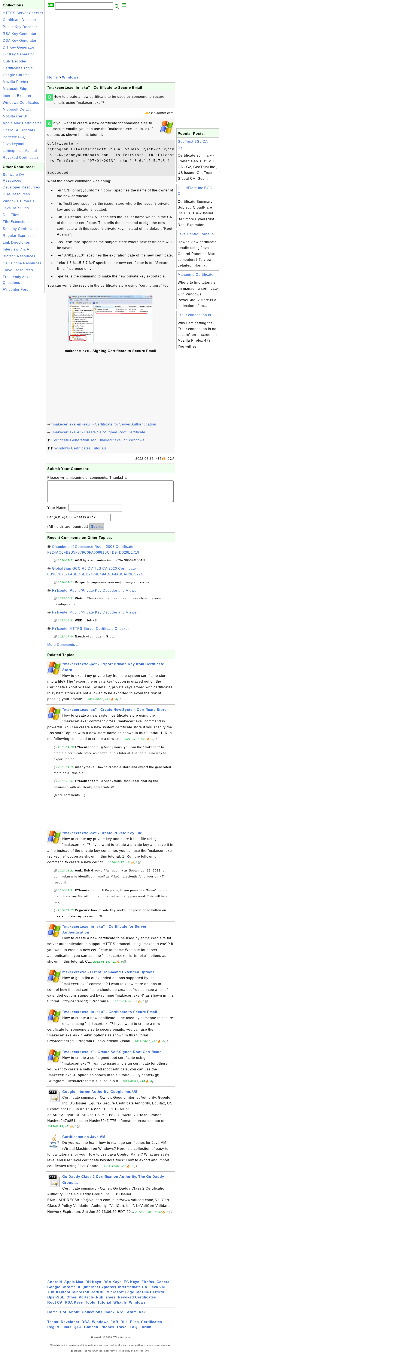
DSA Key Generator (19, 40)
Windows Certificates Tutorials (80, 448)
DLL (124, 1322)
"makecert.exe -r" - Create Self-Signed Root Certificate (98, 432)
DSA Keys (112, 1282)
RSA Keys (74, 1302)
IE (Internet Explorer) (97, 1287)
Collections (92, 1312)
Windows (70, 77)
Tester (53, 1322)
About (74, 1312)
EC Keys (131, 1282)
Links (66, 1327)
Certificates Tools (18, 68)
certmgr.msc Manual (20, 151)
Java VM (157, 1287)
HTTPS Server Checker (23, 13)
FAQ (133, 1327)
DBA (86, 1322)
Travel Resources (18, 270)
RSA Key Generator (19, 34)
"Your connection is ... (196, 315)
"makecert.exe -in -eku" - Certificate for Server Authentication (103, 424)
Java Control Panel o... (197, 234)
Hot (63, 1312)
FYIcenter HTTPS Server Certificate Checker (90, 628)
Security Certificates (20, 229)
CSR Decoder (15, 61)
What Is (120, 1302)
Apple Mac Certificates (22, 123)
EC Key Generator (18, 54)
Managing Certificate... (197, 274)
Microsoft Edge (15, 88)
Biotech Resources (19, 256)
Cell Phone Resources (22, 263)
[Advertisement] (23, 358)
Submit (97, 526)
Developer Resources (21, 187)
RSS (121, 1312)
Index (110, 1312)
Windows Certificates (21, 102)
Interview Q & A (16, 249)
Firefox (147, 1282)
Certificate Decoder (19, 20)
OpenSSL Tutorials (19, 130)
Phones (107, 1327)
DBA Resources (16, 194)
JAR (114, 1322)
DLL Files (11, 215)
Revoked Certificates (21, 157)
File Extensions (16, 222)
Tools (90, 1302)
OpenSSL (55, 1297)
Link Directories (16, 242)
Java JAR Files (16, 208)
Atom (132, 1312)
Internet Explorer (17, 96)
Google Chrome (16, 75)
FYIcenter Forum (17, 289)
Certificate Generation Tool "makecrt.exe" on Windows (97, 440)
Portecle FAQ (14, 137)
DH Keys (93, 1282)
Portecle (86, 1297)
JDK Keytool (58, 1292)
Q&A (78, 1327)
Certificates (151, 1322)
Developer (70, 1322)
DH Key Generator (18, 47)
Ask (142, 1312)
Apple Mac (73, 1282)
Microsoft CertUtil (18, 109)
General (163, 1282)
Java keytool (13, 144)
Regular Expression (20, 235)
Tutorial (104, 1302)
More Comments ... (63, 644)
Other (72, 1297)
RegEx (53, 1327)
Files (134, 1322)
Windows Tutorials (18, 201)
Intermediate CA (132, 1287)
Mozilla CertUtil (16, 116)
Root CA (55, 1302)
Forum (145, 1327)
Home (52, 77)
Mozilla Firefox (15, 82)
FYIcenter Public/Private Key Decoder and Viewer (95, 590)
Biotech (91, 1327)
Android (54, 1282)
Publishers (106, 1297)
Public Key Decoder (20, 27)
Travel (122, 1327)
